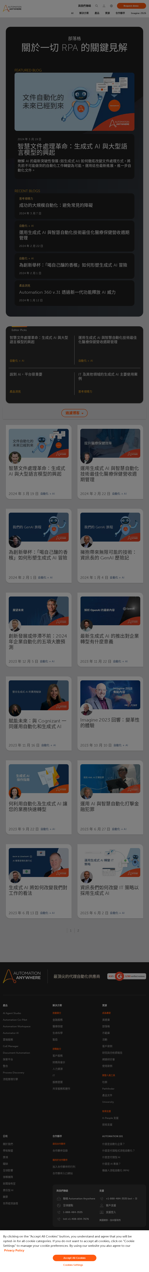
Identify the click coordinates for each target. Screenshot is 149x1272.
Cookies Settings (73, 1264)
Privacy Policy (14, 1250)
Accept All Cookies (74, 1257)
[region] (74, 1251)
